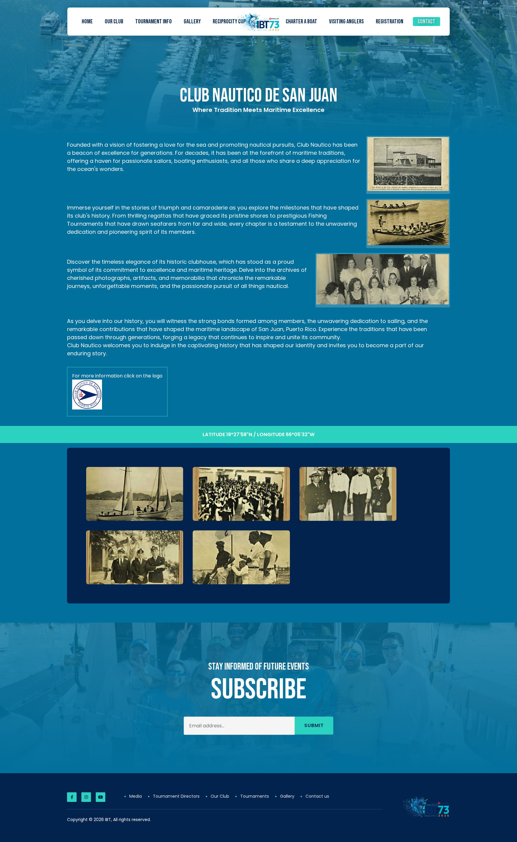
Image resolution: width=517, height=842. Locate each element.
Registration (389, 21)
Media (135, 796)
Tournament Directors (176, 796)
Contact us (317, 796)
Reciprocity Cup (229, 21)
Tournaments (254, 796)
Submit (314, 725)
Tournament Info (153, 21)
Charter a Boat (301, 21)
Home (87, 21)
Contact (426, 21)
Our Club (114, 21)
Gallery (192, 21)
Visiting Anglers (346, 21)
